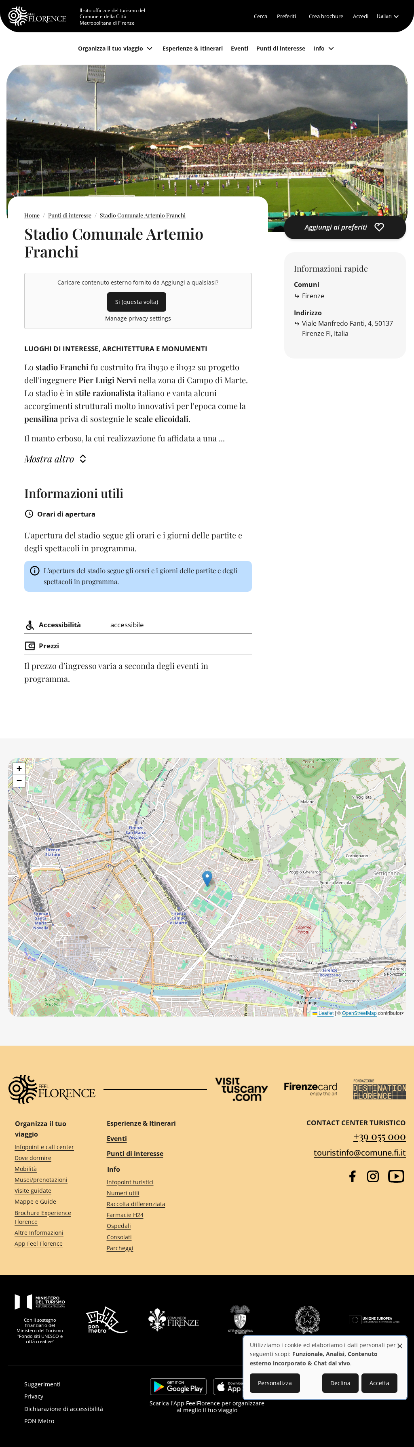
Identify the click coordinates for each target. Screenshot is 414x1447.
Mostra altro (49, 458)
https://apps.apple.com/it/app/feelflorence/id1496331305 (238, 1386)
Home (32, 215)
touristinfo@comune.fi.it (360, 1152)
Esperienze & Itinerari (141, 1123)
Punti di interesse (69, 215)
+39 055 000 (379, 1135)
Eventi (117, 1138)
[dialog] (325, 1367)
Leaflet (325, 1012)
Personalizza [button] (275, 1383)
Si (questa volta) (136, 302)
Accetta (379, 1383)
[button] (207, 879)
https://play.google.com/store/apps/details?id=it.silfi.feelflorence (178, 1386)
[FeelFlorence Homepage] (40, 16)
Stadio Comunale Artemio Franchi (143, 215)
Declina (340, 1383)
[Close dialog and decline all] (400, 1342)
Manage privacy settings (138, 318)
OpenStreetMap (359, 1012)
